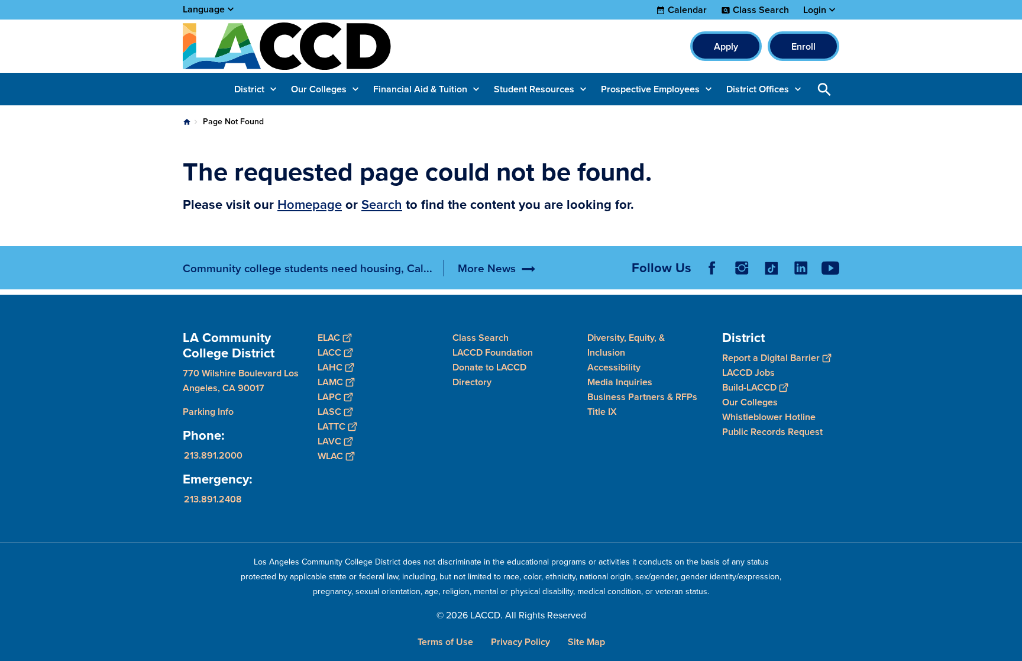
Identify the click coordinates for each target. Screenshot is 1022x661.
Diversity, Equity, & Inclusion (626, 345)
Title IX (602, 411)
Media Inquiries (619, 382)
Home (187, 122)
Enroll (803, 46)
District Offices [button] (757, 89)
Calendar (687, 10)
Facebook (712, 268)
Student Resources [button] (534, 89)
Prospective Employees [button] (650, 89)
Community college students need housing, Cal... (307, 268)
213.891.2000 (213, 455)
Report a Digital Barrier (771, 358)
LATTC (331, 426)
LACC (329, 352)
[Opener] (1010, 277)
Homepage (309, 204)
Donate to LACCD (489, 367)
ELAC (329, 337)
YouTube (830, 268)
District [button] (249, 89)
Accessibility (614, 367)
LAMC (330, 382)
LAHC (330, 367)
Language (204, 9)
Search (381, 204)
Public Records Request (772, 431)
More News (487, 268)
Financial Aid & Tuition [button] (420, 89)
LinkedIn (801, 268)
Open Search (824, 89)
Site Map (586, 642)
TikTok (771, 268)
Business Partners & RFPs (642, 397)
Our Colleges (750, 402)
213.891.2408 (213, 499)
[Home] (311, 46)
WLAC (330, 456)
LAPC (329, 397)
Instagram (742, 268)
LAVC (329, 441)
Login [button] (814, 10)
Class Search (761, 10)
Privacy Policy (520, 642)
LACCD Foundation (492, 352)
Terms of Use (445, 642)
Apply (726, 46)
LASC (329, 411)
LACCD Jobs (748, 372)
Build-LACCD (749, 387)
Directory (471, 382)
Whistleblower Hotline (769, 417)
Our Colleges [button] (319, 89)
